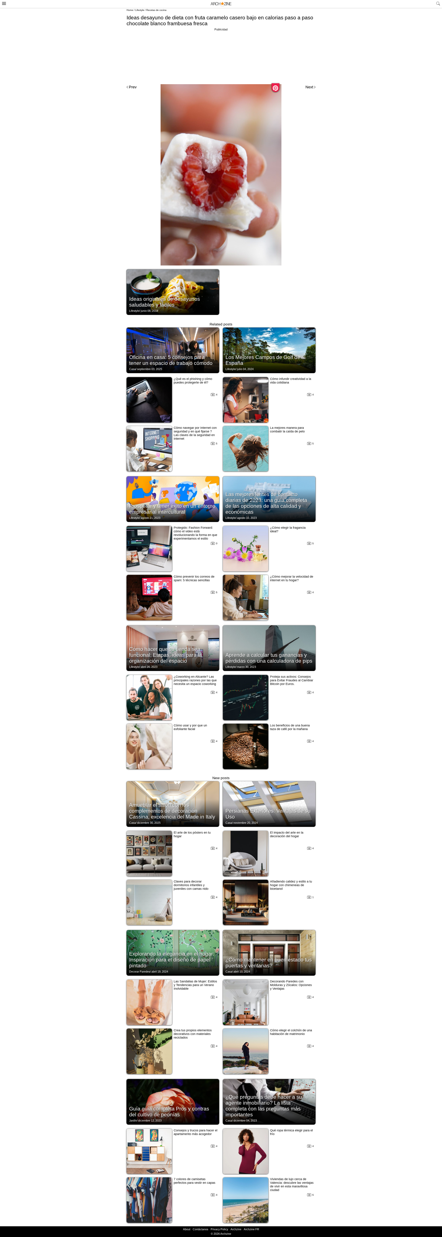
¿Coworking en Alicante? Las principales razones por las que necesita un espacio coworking (195, 680)
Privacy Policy (219, 1229)
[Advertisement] (221, 56)
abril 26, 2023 (149, 666)
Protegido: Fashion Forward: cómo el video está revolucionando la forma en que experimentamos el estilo (195, 533)
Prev (133, 87)
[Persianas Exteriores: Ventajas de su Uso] (269, 803)
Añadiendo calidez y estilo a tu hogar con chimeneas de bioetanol (291, 885)
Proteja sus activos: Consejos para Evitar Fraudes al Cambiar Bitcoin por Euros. (291, 680)
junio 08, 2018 (149, 310)
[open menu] (3, 3)
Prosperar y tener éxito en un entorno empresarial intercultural (172, 509)
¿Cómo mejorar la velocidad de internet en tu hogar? (291, 578)
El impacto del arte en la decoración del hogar (286, 834)
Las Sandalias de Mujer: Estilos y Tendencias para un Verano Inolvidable (195, 985)
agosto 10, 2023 (247, 517)
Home (130, 10)
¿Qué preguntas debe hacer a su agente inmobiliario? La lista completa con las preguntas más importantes (263, 1105)
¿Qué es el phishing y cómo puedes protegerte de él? (193, 380)
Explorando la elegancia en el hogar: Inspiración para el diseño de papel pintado (171, 959)
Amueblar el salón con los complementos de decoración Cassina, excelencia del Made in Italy (172, 811)
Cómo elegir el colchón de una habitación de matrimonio (291, 1032)
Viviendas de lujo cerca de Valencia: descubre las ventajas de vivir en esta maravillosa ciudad (292, 1184)
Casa (132, 369)
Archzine (235, 1229)
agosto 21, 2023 (150, 517)
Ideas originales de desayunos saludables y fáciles (164, 302)
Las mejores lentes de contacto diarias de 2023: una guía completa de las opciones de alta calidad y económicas (266, 503)
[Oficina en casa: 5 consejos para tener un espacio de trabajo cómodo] (173, 350)
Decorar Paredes (139, 971)
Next (309, 87)
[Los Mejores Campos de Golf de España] (269, 350)
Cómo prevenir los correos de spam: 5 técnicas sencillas (194, 578)
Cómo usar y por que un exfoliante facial (190, 727)
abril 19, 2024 (159, 971)
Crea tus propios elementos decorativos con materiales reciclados (193, 1034)
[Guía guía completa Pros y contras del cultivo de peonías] (173, 1101)
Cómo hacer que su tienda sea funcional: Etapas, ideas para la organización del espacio (165, 655)
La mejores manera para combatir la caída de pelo (287, 429)
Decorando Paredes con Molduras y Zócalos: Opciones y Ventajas (291, 985)
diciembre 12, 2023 (150, 1120)
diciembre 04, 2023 (245, 1120)
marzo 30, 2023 (246, 666)
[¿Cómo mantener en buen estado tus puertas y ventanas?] (269, 952)
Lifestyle (139, 10)
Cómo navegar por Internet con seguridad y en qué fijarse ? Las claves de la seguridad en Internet (195, 433)
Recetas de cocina (156, 10)
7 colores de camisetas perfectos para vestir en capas (194, 1180)
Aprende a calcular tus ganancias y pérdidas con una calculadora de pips (268, 658)
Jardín (133, 1120)
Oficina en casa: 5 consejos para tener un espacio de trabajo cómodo (171, 360)
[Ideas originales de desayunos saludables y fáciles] (173, 291)
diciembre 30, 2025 (149, 822)
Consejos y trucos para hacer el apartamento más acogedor (195, 1132)
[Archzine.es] (221, 4)
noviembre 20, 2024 (245, 822)
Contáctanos (200, 1229)
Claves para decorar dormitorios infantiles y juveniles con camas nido (191, 885)
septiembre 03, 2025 (149, 369)
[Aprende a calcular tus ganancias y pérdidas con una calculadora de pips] (269, 647)
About (186, 1229)
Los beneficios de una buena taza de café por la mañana (290, 727)
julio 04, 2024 (245, 369)
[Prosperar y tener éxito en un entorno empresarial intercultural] (173, 498)
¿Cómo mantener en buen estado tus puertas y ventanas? (268, 962)
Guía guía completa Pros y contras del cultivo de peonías (169, 1111)
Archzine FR (251, 1229)
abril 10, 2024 (241, 971)
